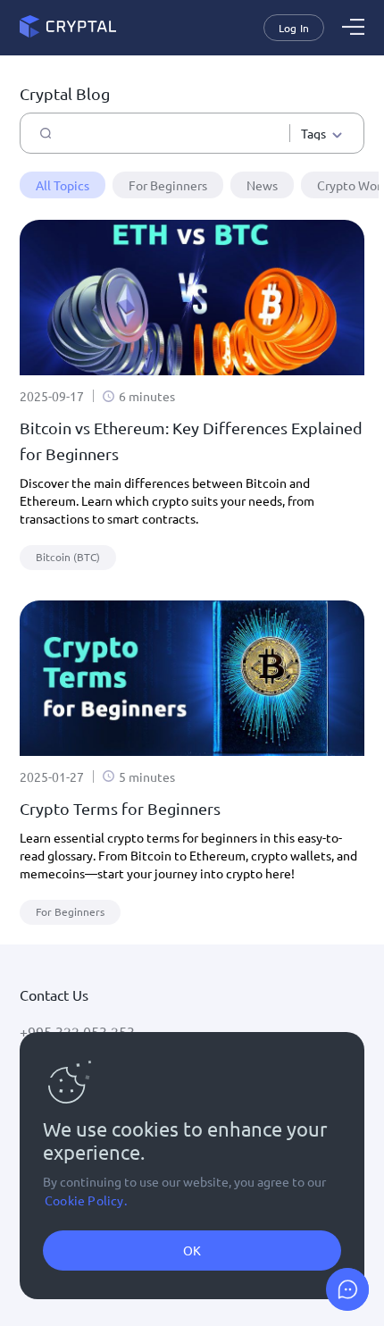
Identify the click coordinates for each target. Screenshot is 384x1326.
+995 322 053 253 (77, 1031)
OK (192, 1250)
